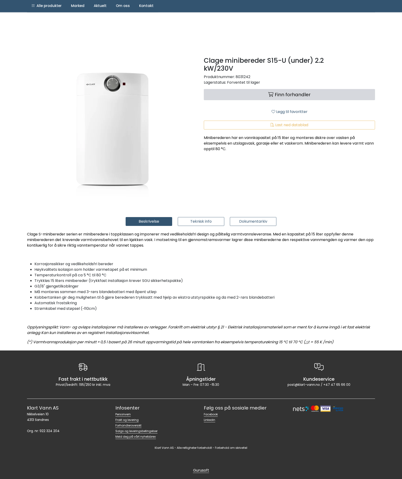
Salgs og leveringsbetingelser (136, 431)
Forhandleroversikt (128, 425)
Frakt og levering (127, 420)
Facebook (211, 414)
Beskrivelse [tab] (149, 221)
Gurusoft (201, 470)
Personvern (123, 414)
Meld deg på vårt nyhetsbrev (135, 437)
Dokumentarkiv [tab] (253, 221)
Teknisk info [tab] (201, 221)
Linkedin (209, 420)
